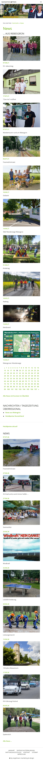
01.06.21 (6, 265)
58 (26, 379)
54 (14, 379)
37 (35, 373)
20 (20, 370)
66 (14, 381)
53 (11, 379)
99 (5, 389)
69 (23, 381)
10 (26, 368)
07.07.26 (6, 437)
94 (26, 387)
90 (14, 387)
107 (35, 389)
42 (14, 376)
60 (32, 379)
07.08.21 (6, 63)
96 (32, 387)
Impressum (22, 754)
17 (11, 370)
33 (23, 373)
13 (35, 368)
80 (20, 384)
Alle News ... (7, 741)
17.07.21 (6, 96)
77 (11, 384)
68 (20, 381)
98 (38, 387)
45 (23, 376)
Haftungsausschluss (13, 752)
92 (20, 387)
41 (11, 376)
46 (26, 376)
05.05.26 (6, 706)
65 (11, 381)
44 (20, 376)
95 (29, 387)
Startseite (15, 23)
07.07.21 (6, 129)
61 (35, 379)
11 (29, 368)
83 (29, 384)
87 (5, 387)
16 (8, 370)
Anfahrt (11, 750)
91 (17, 387)
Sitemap (35, 752)
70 (26, 381)
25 (35, 370)
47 (29, 376)
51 (5, 379)
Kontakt (26, 752)
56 (20, 379)
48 (32, 376)
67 (17, 381)
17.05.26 (6, 672)
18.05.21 (6, 298)
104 (24, 389)
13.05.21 (6, 324)
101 (12, 389)
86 (38, 384)
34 (26, 373)
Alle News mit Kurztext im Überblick (16, 396)
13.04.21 (6, 360)
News (22, 23)
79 (17, 384)
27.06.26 (6, 473)
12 (32, 368)
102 (16, 389)
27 (5, 373)
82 (26, 384)
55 (17, 379)
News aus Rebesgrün (13, 412)
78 (14, 384)
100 (8, 389)
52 (8, 379)
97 (35, 387)
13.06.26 (6, 639)
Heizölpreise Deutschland (14, 416)
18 (14, 370)
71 (29, 381)
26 (38, 370)
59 (29, 379)
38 (38, 373)
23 (29, 370)
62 (38, 379)
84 (32, 384)
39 (5, 376)
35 (29, 373)
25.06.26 (6, 532)
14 (38, 368)
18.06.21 (6, 192)
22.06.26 (6, 568)
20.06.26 (6, 604)
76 (8, 384)
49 (35, 376)
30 (14, 373)
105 (27, 389)
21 (23, 370)
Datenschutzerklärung (26, 750)
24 (32, 370)
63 (5, 381)
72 (32, 381)
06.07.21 (6, 159)
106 (31, 389)
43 (17, 376)
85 (35, 384)
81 (23, 384)
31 (17, 373)
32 (20, 373)
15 (5, 370)
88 (8, 387)
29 (11, 373)
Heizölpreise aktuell (10, 426)
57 (23, 379)
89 (11, 387)
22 (26, 370)
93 (23, 387)
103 (20, 389)
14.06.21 (6, 229)
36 (32, 373)
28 (8, 373)
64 (8, 381)
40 (8, 376)
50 (38, 376)
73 (35, 381)
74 (38, 381)
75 (5, 384)
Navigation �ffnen (9, 2)
